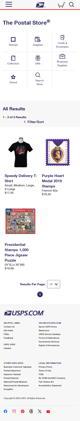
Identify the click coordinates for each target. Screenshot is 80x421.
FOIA (41, 374)
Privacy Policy (45, 367)
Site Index (8, 330)
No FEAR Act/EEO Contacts (52, 378)
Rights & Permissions (49, 345)
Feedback (8, 338)
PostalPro (8, 389)
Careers (7, 348)
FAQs (6, 334)
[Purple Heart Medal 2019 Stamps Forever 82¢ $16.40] (58, 152)
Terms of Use (45, 370)
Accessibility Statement (50, 385)
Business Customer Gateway (17, 367)
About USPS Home (48, 326)
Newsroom (44, 330)
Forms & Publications (49, 338)
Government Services (49, 341)
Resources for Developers (16, 385)
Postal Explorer (11, 378)
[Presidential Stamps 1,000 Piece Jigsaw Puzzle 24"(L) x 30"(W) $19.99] (21, 221)
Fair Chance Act (46, 381)
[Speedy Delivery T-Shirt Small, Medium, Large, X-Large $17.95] (21, 152)
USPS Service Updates (49, 334)
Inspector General (12, 374)
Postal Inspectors (12, 370)
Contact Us (9, 326)
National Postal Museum (15, 381)
